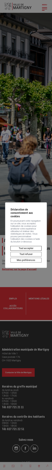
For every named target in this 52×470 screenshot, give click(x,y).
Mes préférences (26, 260)
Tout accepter (26, 248)
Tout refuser (26, 254)
